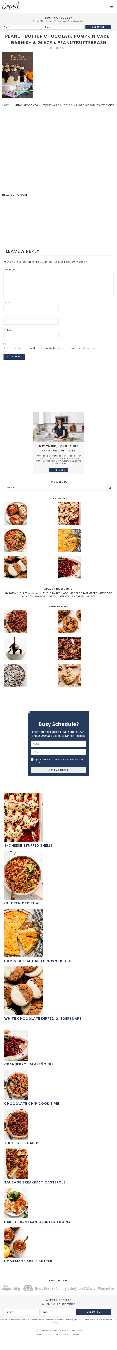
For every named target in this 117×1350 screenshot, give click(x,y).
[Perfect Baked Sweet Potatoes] (30, 514)
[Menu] (111, 7)
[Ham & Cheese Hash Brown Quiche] (84, 541)
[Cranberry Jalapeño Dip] (84, 567)
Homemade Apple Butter (28, 1261)
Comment (11, 269)
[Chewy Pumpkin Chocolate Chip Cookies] (84, 622)
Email (7, 316)
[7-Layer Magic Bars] (84, 649)
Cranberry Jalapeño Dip (29, 1064)
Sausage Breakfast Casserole (35, 1182)
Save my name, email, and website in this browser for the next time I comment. (51, 348)
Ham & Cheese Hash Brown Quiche (38, 961)
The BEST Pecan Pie (23, 1143)
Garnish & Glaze (11, 6)
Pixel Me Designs (75, 1330)
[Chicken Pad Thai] (30, 541)
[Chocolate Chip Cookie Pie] (16, 1098)
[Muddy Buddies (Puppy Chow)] (30, 675)
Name (7, 302)
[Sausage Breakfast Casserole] (16, 1177)
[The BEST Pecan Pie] (30, 622)
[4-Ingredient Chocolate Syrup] (30, 649)
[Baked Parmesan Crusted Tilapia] (16, 1217)
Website (8, 330)
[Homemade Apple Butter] (16, 1256)
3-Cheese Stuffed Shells (28, 845)
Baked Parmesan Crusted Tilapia (37, 1222)
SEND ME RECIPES (58, 769)
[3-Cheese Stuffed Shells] (84, 514)
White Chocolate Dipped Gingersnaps (43, 1018)
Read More (58, 470)
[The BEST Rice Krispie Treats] (84, 675)
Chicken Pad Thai (22, 903)
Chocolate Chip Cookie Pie (31, 1103)
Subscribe (98, 27)
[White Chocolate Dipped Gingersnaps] (30, 567)
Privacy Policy (58, 1323)
